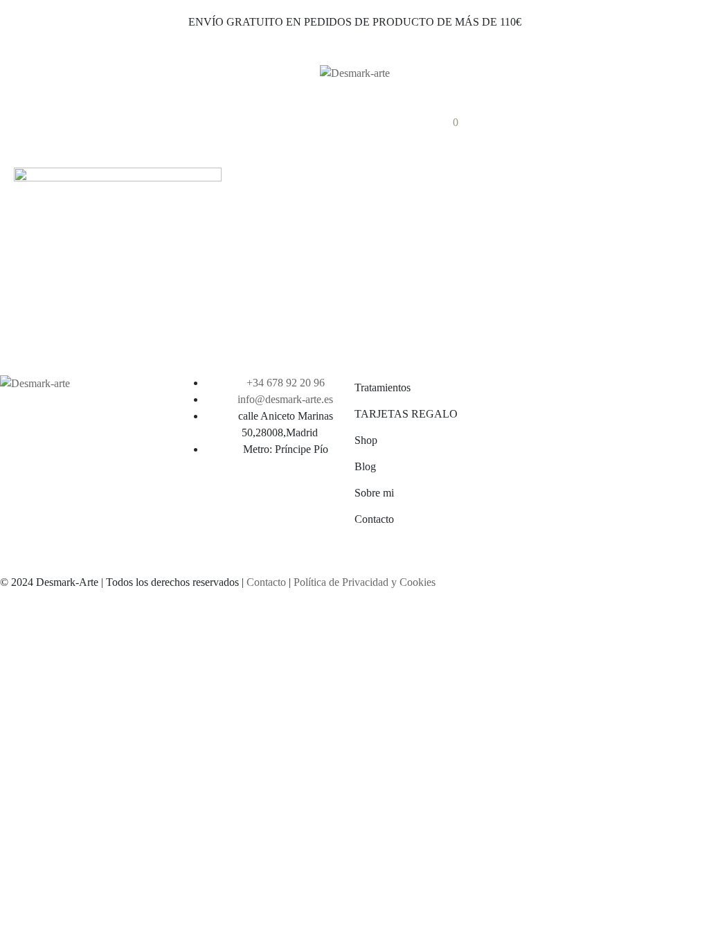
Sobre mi (374, 493)
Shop (365, 440)
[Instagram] (365, 121)
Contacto (374, 519)
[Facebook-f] (194, 500)
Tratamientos (382, 387)
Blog (365, 466)
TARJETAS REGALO (406, 414)
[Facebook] (322, 121)
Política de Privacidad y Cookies (365, 582)
